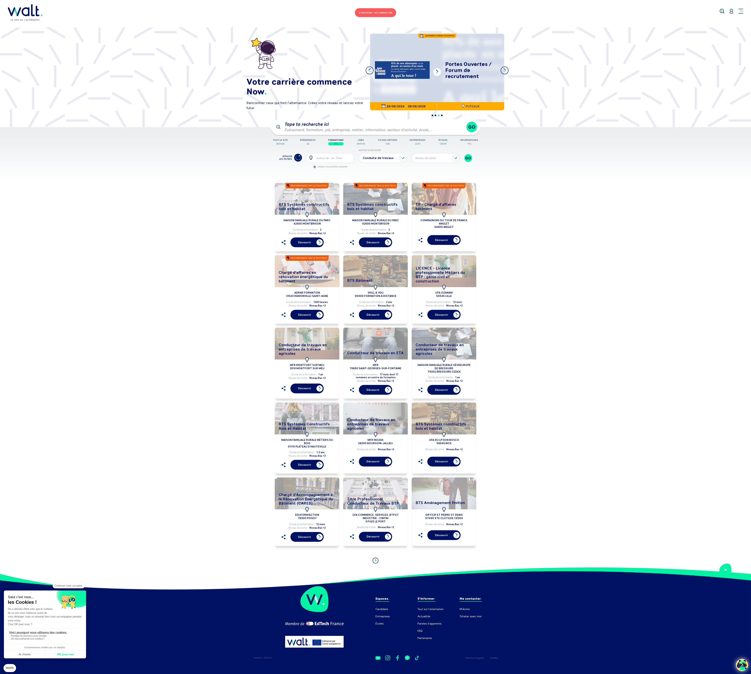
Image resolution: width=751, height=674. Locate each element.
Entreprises (383, 616)
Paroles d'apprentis (430, 623)
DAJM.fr (268, 658)
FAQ (420, 631)
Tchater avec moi (471, 616)
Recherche (466, 623)
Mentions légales (474, 658)
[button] (432, 115)
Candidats (382, 609)
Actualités (424, 616)
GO (471, 127)
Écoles (380, 623)
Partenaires (425, 638)
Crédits (494, 658)
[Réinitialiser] (298, 158)
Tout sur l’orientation (431, 609)
